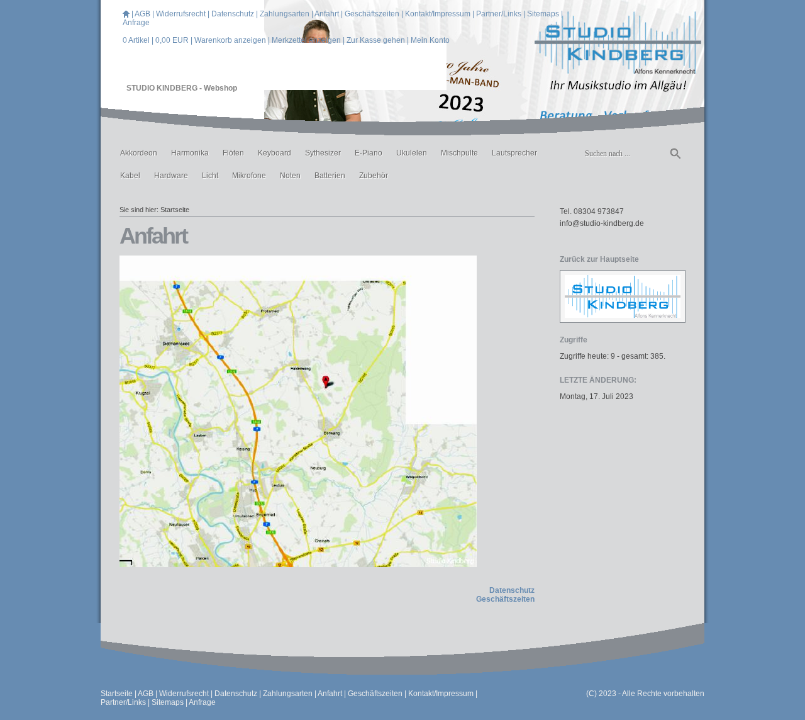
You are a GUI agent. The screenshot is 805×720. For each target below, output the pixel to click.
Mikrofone (249, 175)
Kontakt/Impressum (437, 13)
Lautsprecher (514, 153)
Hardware (171, 175)
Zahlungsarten (284, 13)
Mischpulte (459, 153)
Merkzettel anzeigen (306, 40)
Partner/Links (498, 13)
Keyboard (274, 153)
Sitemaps (543, 13)
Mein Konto (430, 40)
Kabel (130, 175)
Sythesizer (323, 153)
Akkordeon (138, 153)
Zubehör (373, 175)
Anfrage (136, 22)
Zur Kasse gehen (376, 40)
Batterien (329, 175)
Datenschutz (232, 13)
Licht (210, 175)
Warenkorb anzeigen (230, 40)
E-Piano (368, 153)
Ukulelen (411, 153)
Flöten (233, 153)
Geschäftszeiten (372, 13)
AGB (142, 13)
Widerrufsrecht (181, 13)
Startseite (174, 209)
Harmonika (190, 153)
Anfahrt (326, 13)
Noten (290, 175)
